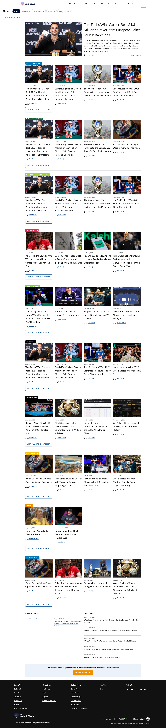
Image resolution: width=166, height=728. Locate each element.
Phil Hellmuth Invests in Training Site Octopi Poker (68, 313)
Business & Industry (34, 119)
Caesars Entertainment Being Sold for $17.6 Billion (97, 585)
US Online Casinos (9, 17)
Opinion (29, 505)
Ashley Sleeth (34, 538)
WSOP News (30, 342)
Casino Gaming (32, 453)
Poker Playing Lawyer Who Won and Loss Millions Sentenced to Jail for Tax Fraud (38, 260)
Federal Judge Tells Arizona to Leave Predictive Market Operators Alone (97, 259)
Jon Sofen (61, 542)
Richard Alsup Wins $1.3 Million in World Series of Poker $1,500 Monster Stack (38, 428)
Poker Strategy (32, 286)
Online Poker (31, 397)
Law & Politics (32, 230)
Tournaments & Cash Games (37, 174)
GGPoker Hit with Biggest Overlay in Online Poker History (126, 426)
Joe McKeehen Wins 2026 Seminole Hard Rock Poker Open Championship (126, 92)
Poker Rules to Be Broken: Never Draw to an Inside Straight (126, 315)
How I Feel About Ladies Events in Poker (37, 532)
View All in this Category (38, 110)
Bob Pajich (91, 55)
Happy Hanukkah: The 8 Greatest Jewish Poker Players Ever (67, 534)
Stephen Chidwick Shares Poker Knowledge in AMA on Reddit (97, 315)
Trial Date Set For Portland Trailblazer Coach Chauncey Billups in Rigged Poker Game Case (126, 260)
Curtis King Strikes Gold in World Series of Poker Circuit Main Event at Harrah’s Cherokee (68, 93)
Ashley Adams (121, 322)
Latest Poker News (34, 63)
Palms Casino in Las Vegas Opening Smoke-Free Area (126, 146)
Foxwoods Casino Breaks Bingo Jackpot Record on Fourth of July (96, 482)
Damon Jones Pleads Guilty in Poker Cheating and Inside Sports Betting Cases (68, 259)
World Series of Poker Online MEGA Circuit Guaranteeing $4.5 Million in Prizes (68, 428)
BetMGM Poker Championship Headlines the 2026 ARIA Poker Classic (96, 428)
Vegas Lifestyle (32, 557)
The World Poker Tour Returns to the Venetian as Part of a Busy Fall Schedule (97, 92)
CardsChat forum (83, 673)
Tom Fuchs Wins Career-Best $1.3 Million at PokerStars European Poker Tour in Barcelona (112, 29)
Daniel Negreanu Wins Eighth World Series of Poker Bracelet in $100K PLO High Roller (37, 316)
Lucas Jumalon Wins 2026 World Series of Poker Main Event (127, 370)
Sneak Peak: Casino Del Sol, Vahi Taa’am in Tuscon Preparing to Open (68, 482)
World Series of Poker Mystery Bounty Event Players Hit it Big (124, 482)
